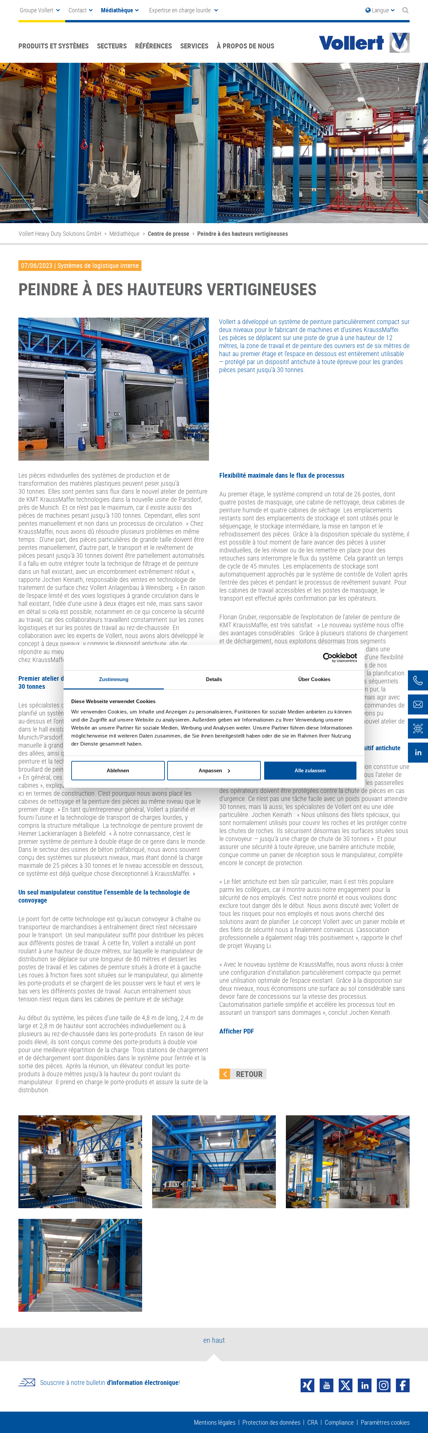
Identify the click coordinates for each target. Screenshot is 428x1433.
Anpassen (210, 770)
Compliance (339, 1422)
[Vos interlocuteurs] (418, 680)
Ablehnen (118, 770)
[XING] (307, 1384)
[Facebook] (403, 1384)
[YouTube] (326, 1384)
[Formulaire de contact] (418, 704)
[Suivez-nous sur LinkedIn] (418, 753)
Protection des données (271, 1422)
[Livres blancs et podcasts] (418, 729)
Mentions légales (214, 1422)
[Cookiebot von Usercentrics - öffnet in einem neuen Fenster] (328, 658)
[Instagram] (384, 1384)
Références (153, 45)
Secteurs (112, 45)
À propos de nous (245, 45)
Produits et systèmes (53, 45)
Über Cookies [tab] (314, 679)
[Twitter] (345, 1384)
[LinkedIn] (364, 1384)
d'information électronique (143, 1382)
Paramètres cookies (385, 1422)
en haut (214, 1340)
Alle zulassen (310, 770)
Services (194, 45)
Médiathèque (124, 233)
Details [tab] (214, 679)
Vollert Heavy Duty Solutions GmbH (60, 233)
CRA (312, 1422)
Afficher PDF (236, 1031)
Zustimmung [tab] (114, 679)
